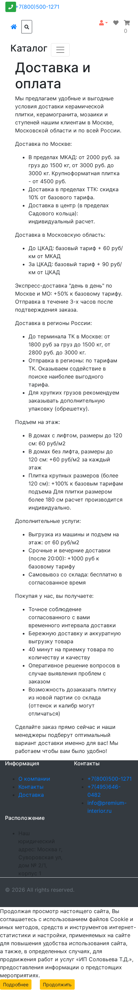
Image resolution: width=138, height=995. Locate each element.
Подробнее (15, 984)
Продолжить (57, 984)
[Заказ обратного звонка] (10, 7)
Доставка (31, 794)
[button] (103, 22)
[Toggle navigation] (60, 50)
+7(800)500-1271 (37, 6)
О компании (34, 778)
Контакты (31, 786)
